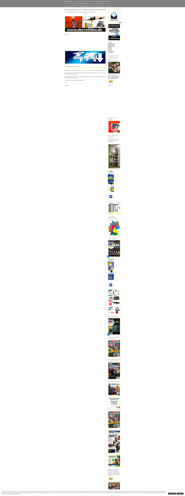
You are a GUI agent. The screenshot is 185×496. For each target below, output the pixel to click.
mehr (66, 82)
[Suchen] (120, 6)
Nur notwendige (172, 493)
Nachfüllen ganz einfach (74, 12)
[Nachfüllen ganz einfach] (65, 1)
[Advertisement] (85, 42)
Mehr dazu (110, 212)
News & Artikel (82, 12)
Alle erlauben (180, 493)
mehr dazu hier (111, 141)
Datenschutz (17, 493)
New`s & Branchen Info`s (91, 12)
